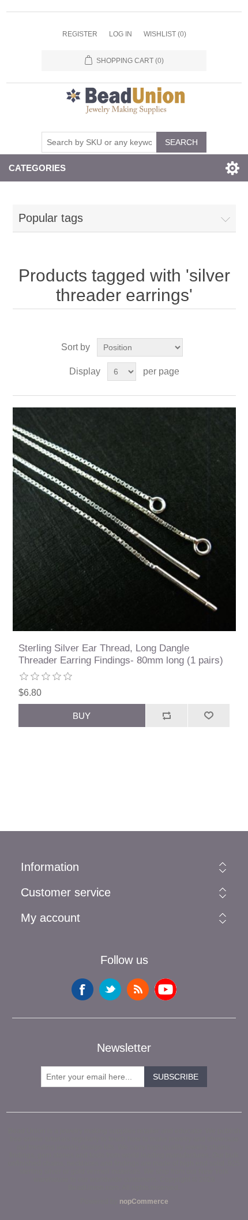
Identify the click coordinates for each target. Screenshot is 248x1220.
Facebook (82, 989)
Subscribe (175, 1076)
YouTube (165, 989)
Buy (82, 716)
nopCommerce (143, 1201)
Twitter (110, 989)
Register (79, 34)
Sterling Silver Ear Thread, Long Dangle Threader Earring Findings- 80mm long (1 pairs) (120, 654)
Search (181, 142)
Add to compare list (166, 715)
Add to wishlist (208, 715)
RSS (138, 989)
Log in (120, 34)
